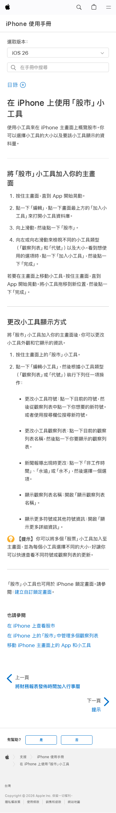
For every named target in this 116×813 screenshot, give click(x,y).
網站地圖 (74, 802)
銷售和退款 (53, 802)
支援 (23, 757)
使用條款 (33, 802)
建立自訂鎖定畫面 (33, 592)
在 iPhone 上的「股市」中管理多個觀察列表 (52, 635)
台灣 (8, 786)
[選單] (108, 7)
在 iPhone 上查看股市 (31, 625)
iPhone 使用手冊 (29, 24)
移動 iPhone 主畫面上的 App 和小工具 (49, 645)
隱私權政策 (12, 802)
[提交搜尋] (14, 67)
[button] (78, 7)
